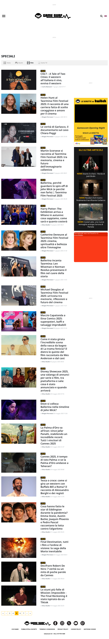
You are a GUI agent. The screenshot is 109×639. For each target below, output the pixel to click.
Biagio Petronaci (48, 117)
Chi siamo (15, 629)
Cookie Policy (76, 629)
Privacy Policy (63, 629)
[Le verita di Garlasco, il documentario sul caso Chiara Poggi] (18, 133)
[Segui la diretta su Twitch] (91, 121)
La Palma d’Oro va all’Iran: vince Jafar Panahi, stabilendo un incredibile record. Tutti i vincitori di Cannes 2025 (54, 435)
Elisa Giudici (46, 225)
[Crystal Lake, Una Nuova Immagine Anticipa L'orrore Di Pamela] (91, 212)
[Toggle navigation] (3, 16)
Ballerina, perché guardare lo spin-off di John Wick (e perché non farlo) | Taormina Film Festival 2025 (54, 189)
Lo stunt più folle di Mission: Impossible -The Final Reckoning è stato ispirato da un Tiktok (54, 596)
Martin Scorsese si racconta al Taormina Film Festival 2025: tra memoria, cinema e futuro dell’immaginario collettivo (54, 160)
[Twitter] (70, 623)
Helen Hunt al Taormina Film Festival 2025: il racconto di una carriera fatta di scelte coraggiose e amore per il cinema (55, 105)
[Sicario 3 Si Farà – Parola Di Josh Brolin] (91, 164)
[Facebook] (56, 623)
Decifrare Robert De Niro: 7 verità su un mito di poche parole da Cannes (53, 570)
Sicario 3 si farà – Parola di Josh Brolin (91, 174)
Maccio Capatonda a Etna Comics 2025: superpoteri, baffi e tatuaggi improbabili (53, 320)
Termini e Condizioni (47, 629)
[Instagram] (63, 623)
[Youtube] (77, 623)
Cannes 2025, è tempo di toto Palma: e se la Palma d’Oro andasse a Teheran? (54, 461)
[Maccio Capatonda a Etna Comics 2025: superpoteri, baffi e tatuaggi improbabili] (18, 321)
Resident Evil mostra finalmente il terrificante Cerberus (90, 199)
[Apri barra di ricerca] (101, 16)
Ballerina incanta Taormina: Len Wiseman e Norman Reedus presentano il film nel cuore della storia (54, 268)
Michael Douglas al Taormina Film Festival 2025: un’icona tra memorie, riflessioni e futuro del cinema (54, 296)
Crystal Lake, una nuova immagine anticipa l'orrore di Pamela (91, 224)
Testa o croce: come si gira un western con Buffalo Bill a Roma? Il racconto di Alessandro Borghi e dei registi (55, 487)
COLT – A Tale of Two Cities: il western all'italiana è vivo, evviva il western (53, 78)
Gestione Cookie (90, 629)
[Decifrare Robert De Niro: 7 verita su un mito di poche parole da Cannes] (18, 571)
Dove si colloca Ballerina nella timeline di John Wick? (55, 407)
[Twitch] (82, 623)
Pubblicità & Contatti (29, 629)
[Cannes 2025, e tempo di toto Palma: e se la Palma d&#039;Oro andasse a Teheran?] (18, 462)
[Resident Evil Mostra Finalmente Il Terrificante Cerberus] (91, 188)
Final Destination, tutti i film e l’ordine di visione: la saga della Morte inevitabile (54, 546)
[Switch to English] (105, 16)
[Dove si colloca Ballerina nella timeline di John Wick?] (18, 410)
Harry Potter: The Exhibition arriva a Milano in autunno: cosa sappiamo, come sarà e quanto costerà (54, 215)
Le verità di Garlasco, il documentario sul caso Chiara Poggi (54, 130)
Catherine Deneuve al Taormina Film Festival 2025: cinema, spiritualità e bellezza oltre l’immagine (54, 241)
